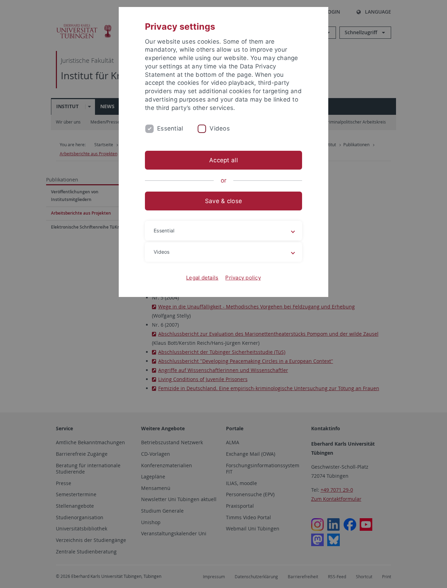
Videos (220, 128)
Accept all (223, 160)
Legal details (202, 277)
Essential (170, 128)
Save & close (223, 201)
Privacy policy (243, 277)
